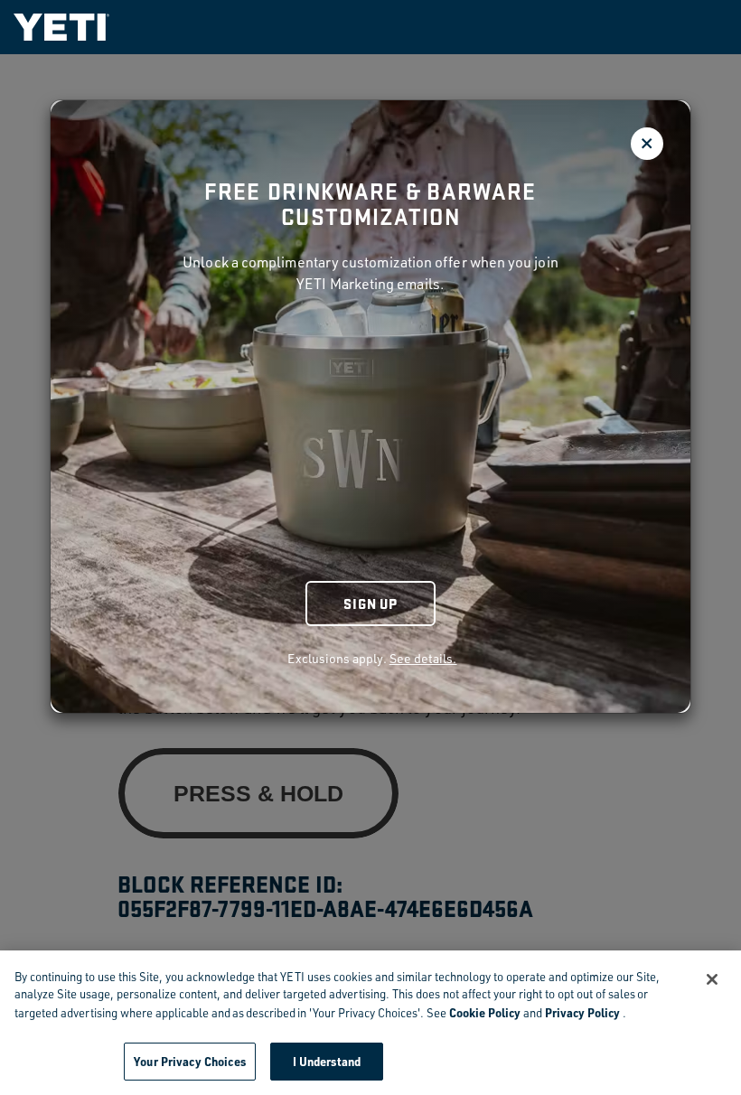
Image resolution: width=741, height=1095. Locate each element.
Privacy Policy (582, 1012)
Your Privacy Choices (190, 1061)
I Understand (327, 1061)
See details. (423, 658)
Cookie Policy (485, 1012)
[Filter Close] (647, 143)
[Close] (712, 979)
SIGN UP (370, 603)
